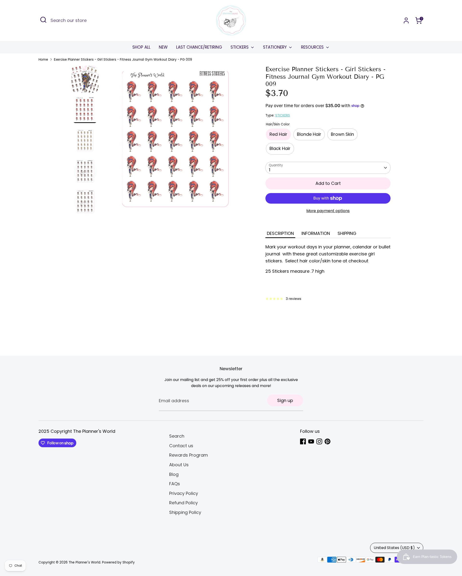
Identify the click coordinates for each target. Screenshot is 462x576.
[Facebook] (303, 441)
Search (176, 436)
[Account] (406, 20)
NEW (163, 47)
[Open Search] (43, 20)
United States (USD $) (394, 547)
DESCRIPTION (280, 233)
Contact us (181, 446)
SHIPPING (347, 233)
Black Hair (280, 148)
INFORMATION (316, 233)
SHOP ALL (141, 47)
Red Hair (278, 134)
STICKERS (240, 47)
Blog (174, 474)
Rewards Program (188, 455)
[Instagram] (319, 441)
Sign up (285, 400)
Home (43, 59)
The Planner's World (84, 562)
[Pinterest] (327, 441)
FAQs (174, 484)
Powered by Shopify (118, 562)
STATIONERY (275, 47)
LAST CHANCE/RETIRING (199, 47)
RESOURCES (313, 47)
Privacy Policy (183, 493)
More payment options (328, 211)
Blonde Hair (309, 134)
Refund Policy (183, 503)
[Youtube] (311, 441)
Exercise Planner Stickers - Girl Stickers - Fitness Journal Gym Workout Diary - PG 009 (123, 59)
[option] (176, 142)
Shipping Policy (185, 512)
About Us (179, 465)
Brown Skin (342, 134)
